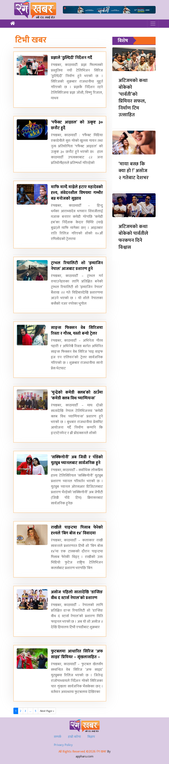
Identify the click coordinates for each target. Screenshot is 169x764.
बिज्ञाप (91, 737)
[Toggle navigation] (153, 24)
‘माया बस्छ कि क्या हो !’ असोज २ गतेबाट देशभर (134, 171)
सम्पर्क (57, 737)
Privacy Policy (63, 745)
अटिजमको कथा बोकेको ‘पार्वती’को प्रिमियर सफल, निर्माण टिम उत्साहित (133, 97)
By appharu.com (93, 754)
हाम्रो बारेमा (74, 737)
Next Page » (47, 711)
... (30, 711)
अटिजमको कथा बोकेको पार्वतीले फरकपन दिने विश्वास (133, 236)
